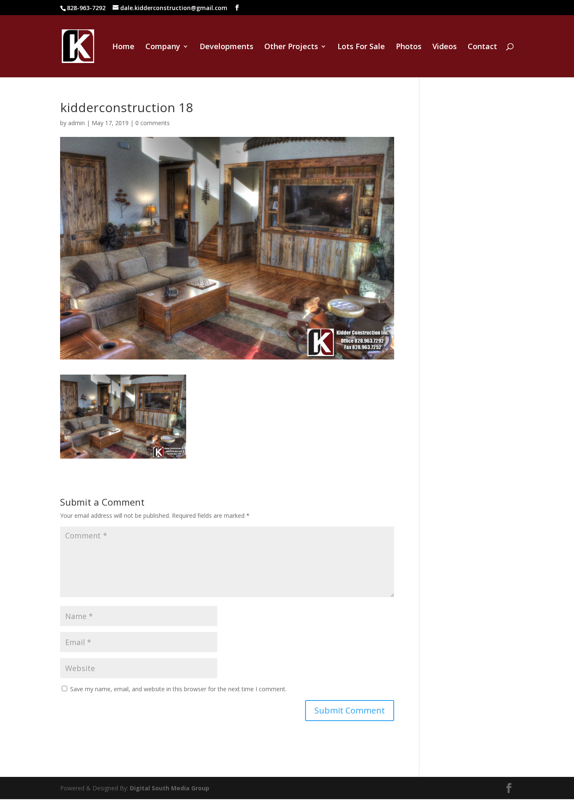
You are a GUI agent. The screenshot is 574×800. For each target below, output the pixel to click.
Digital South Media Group (169, 788)
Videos (444, 47)
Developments (226, 47)
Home (123, 47)
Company (162, 47)
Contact (482, 47)
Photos (408, 47)
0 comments (152, 123)
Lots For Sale (361, 47)
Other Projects (291, 47)
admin (76, 123)
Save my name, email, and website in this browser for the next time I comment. (178, 689)
